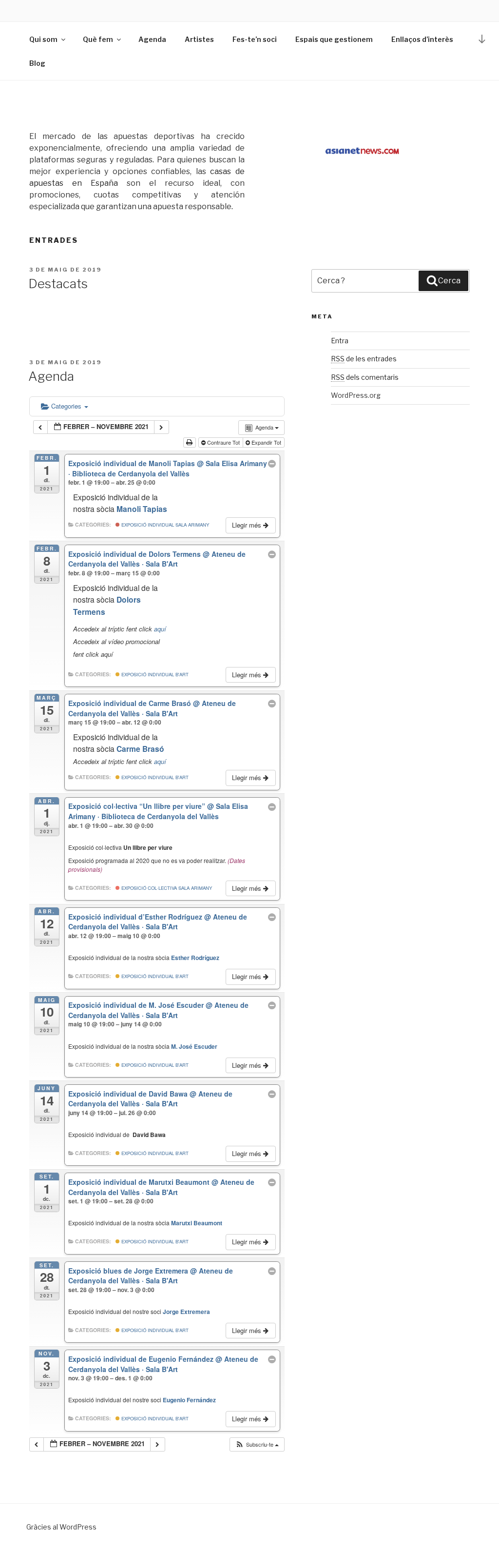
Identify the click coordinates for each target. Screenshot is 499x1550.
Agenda (152, 39)
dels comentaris (365, 377)
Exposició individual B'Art (154, 674)
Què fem (98, 39)
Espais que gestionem (334, 39)
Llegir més (247, 525)
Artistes (199, 39)
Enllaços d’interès (422, 39)
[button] (257, 1444)
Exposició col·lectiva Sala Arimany (166, 887)
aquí (160, 628)
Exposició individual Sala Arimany (164, 524)
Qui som (43, 39)
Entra (339, 340)
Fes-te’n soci (254, 39)
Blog (37, 63)
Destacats (58, 283)
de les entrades (364, 358)
